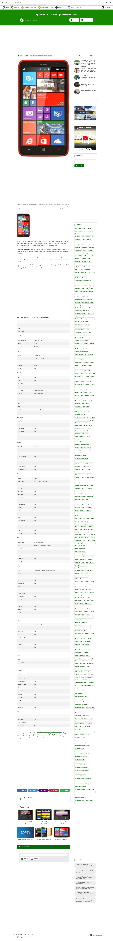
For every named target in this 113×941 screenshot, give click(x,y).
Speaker (77, 674)
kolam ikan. (90, 721)
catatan (90, 701)
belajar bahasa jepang (80, 548)
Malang (92, 633)
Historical (77, 288)
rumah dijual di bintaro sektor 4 (82, 751)
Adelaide (85, 461)
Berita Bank (77, 302)
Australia (90, 392)
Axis (87, 578)
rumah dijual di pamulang (80, 313)
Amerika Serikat (78, 502)
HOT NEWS (86, 611)
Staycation (87, 537)
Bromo (76, 589)
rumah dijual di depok (80, 417)
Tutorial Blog (86, 406)
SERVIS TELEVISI (78, 534)
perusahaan (87, 731)
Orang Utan (86, 529)
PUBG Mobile (87, 641)
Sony (76, 537)
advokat (80, 688)
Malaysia (87, 324)
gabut (82, 712)
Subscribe (80, 165)
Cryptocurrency (78, 316)
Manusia (77, 526)
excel (76, 559)
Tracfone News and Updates (81, 351)
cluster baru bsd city (79, 556)
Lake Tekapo (78, 474)
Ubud (80, 545)
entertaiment (86, 710)
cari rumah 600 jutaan (85, 482)
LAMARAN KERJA (79, 625)
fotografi (77, 321)
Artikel (76, 578)
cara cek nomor (78, 693)
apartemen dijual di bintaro (81, 690)
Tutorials (83, 239)
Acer (76, 420)
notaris (76, 450)
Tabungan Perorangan (89, 253)
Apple (85, 392)
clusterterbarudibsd (85, 444)
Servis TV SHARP (89, 668)
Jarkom (84, 471)
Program (93, 647)
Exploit (92, 600)
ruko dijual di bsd (79, 491)
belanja (88, 436)
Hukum (87, 614)
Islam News (77, 247)
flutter (85, 283)
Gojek (89, 513)
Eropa (92, 302)
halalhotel (77, 562)
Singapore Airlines (90, 477)
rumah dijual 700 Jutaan (80, 455)
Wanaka (89, 545)
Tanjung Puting (78, 543)
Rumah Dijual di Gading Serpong (82, 655)
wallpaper (86, 343)
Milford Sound (84, 526)
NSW (85, 638)
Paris (92, 529)
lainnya (90, 723)
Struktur (91, 674)
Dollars (89, 597)
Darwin (87, 395)
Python (89, 649)
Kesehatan (87, 398)
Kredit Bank (84, 622)
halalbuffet (90, 559)
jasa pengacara (85, 718)
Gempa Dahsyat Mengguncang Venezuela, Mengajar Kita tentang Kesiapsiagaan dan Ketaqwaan (84, 900)
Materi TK (77, 636)
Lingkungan (83, 272)
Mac (85, 630)
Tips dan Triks (78, 332)
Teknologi (88, 236)
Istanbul (86, 521)
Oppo (81, 529)
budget (76, 482)
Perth (76, 532)
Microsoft (84, 636)
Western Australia (89, 685)
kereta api (84, 721)
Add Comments (88, 20)
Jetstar (90, 425)
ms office (81, 411)
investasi (83, 447)
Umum (76, 283)
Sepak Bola (82, 663)
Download (77, 376)
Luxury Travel (78, 362)
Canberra (88, 510)
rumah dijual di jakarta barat (81, 458)
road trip (87, 411)
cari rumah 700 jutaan (80, 699)
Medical (87, 255)
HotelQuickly (78, 471)
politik (76, 734)
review (76, 291)
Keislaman (90, 354)
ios (87, 562)
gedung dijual (78, 715)
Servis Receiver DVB (79, 668)
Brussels (82, 589)
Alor (89, 573)
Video (76, 685)
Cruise (83, 466)
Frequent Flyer (86, 422)
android (77, 244)
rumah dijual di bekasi (80, 570)
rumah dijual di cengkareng (81, 756)
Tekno (85, 543)
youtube (89, 359)
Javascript (87, 264)
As (92, 285)
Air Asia (77, 370)
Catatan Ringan (83, 373)
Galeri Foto (77, 469)
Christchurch (78, 422)
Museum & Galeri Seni (84, 430)
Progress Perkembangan (80, 649)
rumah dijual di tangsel (80, 789)
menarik (83, 387)
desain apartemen (90, 707)
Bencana (84, 504)
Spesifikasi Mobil (79, 480)
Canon (76, 373)
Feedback (34, 858)
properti (77, 258)
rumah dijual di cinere (80, 493)
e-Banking (89, 299)
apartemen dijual (88, 305)
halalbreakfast (83, 559)
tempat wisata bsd (91, 570)
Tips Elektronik (86, 679)
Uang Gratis (91, 682)
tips (92, 236)
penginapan (84, 247)
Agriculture (91, 247)
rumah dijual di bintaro (80, 359)
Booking (87, 586)
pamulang (77, 729)
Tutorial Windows (79, 409)
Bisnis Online (88, 370)
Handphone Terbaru (38, 206)
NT (82, 376)
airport (85, 688)
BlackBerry (88, 507)
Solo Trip (81, 671)
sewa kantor (90, 496)
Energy (87, 329)
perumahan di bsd (79, 731)
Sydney (91, 288)
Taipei (88, 540)
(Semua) (77, 573)
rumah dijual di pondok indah (81, 783)
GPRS (76, 603)
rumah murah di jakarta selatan (82, 794)
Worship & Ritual (78, 384)
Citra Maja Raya (78, 595)
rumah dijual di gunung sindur (81, 767)
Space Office (87, 671)
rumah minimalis (90, 789)
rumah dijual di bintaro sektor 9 (82, 753)
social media (89, 800)
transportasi (91, 283)
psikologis (82, 734)
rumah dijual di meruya (80, 775)
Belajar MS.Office (79, 581)
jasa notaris (77, 718)
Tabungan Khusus (85, 403)
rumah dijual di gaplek (80, 764)
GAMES (77, 513)
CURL (76, 592)
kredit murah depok (79, 723)
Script (76, 663)
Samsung (77, 327)
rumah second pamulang (80, 797)
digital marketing (90, 556)
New (84, 474)
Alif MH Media (27, 798)
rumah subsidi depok (79, 800)
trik (76, 269)
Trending (89, 228)
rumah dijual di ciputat (80, 414)
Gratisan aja (78, 515)
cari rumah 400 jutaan (88, 441)
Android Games (78, 575)
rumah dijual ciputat (79, 748)
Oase (76, 529)
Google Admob (78, 608)
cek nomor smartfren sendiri (81, 704)
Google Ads (86, 608)
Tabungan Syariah (79, 305)
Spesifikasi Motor (88, 480)
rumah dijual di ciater (80, 759)
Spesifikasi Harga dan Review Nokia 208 (62, 822)
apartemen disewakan (80, 436)
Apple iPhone (92, 575)
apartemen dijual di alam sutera (82, 296)
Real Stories (77, 277)
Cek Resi (92, 592)
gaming (87, 712)
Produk (76, 346)
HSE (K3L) (77, 236)
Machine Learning (79, 633)
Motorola (91, 526)
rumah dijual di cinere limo (81, 762)
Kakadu (89, 471)
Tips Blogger (89, 677)
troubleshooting (78, 392)
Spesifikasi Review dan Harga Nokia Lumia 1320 (62, 840)
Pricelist (86, 532)
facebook (90, 409)
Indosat (85, 617)
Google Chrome (78, 611)
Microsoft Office (91, 636)
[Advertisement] (56, 38)
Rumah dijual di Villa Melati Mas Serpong (84, 658)
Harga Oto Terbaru (79, 398)
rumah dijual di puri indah (80, 786)
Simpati (84, 277)
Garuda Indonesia (86, 469)
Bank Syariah (91, 313)
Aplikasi (85, 575)
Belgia (82, 395)
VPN (84, 545)
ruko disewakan (87, 491)
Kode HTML (77, 622)
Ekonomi (77, 233)
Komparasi (77, 428)
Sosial (93, 272)
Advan (87, 499)
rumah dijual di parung (80, 781)
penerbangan (87, 269)
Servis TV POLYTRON (79, 477)
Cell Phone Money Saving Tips (86, 335)
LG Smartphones (79, 627)
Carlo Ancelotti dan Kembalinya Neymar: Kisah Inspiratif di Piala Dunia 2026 (85, 866)
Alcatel (85, 573)
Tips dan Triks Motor (79, 329)
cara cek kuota (89, 439)
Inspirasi (89, 239)
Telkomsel (87, 285)
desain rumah (86, 310)
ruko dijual (90, 488)
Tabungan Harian (79, 253)
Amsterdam (77, 504)
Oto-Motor (77, 294)
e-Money (77, 447)
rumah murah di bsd (90, 792)
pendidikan (84, 729)
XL (75, 688)
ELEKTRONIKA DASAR (80, 600)
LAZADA (86, 625)
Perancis (93, 376)
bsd (85, 409)
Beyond (89, 504)
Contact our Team (96, 935)
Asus (86, 420)
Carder (81, 592)
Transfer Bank (91, 318)
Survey (93, 537)
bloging (76, 439)
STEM (89, 258)
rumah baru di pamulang (80, 567)
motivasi (89, 447)
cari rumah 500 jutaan (80, 554)
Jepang (90, 619)
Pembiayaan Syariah (79, 647)
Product (84, 266)
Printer (91, 362)
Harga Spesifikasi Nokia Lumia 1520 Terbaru (44, 822)
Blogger (91, 463)
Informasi (91, 617)
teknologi (91, 389)
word (83, 499)
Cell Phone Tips (85, 302)
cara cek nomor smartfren (81, 696)
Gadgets (81, 603)
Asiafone (82, 578)
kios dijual (92, 562)
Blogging (91, 420)
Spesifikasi (77, 403)
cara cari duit (92, 690)
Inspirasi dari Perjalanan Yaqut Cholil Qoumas (84, 871)
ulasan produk (92, 803)
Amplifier (86, 502)
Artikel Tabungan (79, 354)
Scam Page (91, 660)
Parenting (77, 644)
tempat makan (83, 803)
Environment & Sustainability (86, 291)
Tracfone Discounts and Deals (81, 340)
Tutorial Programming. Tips (81, 682)
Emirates (92, 395)
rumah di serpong (90, 740)
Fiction (76, 337)
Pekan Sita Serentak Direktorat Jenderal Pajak (83, 883)
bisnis (89, 357)
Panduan (77, 318)
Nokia (76, 357)
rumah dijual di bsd (79, 264)
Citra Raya (77, 466)
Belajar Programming (89, 581)
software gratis (84, 321)
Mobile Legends (78, 638)
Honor (83, 614)
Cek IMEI (86, 592)
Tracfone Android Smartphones (82, 348)
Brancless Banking (79, 324)
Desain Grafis (92, 373)
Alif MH (20, 935)
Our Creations (87, 316)
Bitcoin (85, 584)
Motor (89, 274)
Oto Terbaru (83, 337)
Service (85, 534)
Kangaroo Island (78, 524)
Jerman (85, 425)
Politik (81, 532)
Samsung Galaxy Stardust (81, 660)
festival (90, 365)
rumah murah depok (79, 792)
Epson (88, 600)
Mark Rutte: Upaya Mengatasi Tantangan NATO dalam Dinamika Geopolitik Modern (84, 877)
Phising (87, 647)
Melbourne (85, 362)
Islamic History (78, 425)
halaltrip (91, 485)
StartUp (85, 674)
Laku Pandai (87, 627)
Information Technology (88, 250)
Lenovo (89, 428)
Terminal (82, 677)
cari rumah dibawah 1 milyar (81, 485)
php (93, 731)
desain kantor (78, 710)
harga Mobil (77, 488)
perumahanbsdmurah (85, 450)
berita (92, 255)
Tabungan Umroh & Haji (80, 540)
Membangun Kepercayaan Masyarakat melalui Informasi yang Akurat (85, 888)
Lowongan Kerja (78, 630)
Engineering (83, 233)
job (91, 718)
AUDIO (91, 367)
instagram (77, 387)
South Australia (85, 433)
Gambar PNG (88, 603)
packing (77, 565)
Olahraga (87, 376)
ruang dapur (78, 737)
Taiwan (93, 540)
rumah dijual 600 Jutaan (80, 452)
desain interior (78, 343)
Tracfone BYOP (91, 543)
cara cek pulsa (78, 441)
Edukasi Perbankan (79, 285)
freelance (77, 712)
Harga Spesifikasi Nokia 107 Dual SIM (25, 822)
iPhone (83, 562)
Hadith (92, 518)
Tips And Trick (84, 327)
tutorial (92, 244)
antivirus (91, 688)
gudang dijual (86, 715)
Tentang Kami (78, 406)
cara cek (82, 439)
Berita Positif (78, 228)
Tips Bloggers (78, 679)
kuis (86, 723)
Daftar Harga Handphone (80, 597)
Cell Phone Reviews (79, 307)
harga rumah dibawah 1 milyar (81, 367)
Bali (85, 354)
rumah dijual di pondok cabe (81, 389)
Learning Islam (78, 231)
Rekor (86, 652)
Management (91, 233)
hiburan (84, 488)
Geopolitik (84, 261)
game (90, 332)
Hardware (77, 614)
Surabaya (77, 365)
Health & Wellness (84, 244)
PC (82, 641)
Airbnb (82, 370)
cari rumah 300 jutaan (80, 551)
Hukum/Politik (78, 617)
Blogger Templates (79, 586)
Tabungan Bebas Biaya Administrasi (83, 280)
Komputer (84, 428)
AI (81, 573)
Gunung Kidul (78, 518)
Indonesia (77, 272)
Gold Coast (84, 606)
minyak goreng (78, 726)
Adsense (81, 420)
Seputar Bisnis (90, 663)
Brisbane (93, 586)
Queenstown (78, 652)
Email (88, 466)
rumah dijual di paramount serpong (83, 778)
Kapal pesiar (87, 524)
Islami (84, 228)
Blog (90, 584)
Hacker (92, 611)
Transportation (89, 381)
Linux (76, 430)
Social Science (83, 357)
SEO (91, 400)
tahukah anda (78, 461)
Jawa (76, 619)
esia (92, 710)
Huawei (77, 521)
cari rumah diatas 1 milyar (81, 701)
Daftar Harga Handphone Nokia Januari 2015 (25, 840)
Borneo (76, 510)
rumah (84, 737)
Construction (87, 595)
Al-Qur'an (92, 343)
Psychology (77, 261)
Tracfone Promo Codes (87, 294)
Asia (89, 272)
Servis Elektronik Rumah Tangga (82, 666)
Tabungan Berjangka (79, 381)
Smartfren (77, 433)
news (90, 261)
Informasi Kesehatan (88, 231)
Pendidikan (83, 318)
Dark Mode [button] (107, 7)
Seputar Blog (78, 378)
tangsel (77, 803)
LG (90, 625)
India (82, 521)
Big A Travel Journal (79, 507)
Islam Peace (90, 242)
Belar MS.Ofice (78, 584)
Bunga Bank (88, 589)
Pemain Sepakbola (85, 644)
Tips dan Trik (78, 250)
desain (92, 384)
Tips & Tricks (78, 310)
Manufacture (78, 400)
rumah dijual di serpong (80, 496)
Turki (76, 545)
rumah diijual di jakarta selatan (82, 745)
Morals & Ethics (84, 288)
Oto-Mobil (88, 474)
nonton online (87, 726)
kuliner (76, 335)
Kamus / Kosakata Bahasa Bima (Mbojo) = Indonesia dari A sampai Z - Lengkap (88, 77)
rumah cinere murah (79, 740)
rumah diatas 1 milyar (80, 742)
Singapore (90, 266)
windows (81, 269)
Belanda (77, 395)
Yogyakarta (86, 384)
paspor (82, 565)
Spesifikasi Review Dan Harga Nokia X (44, 840)
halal (76, 411)
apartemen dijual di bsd (80, 299)
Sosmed (81, 537)
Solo (76, 671)
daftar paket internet (79, 707)
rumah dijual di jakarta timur (81, 772)
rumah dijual (83, 258)
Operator (77, 641)
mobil (82, 236)
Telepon (77, 677)
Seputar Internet (89, 307)
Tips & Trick (83, 365)
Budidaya (82, 510)
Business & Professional (80, 242)
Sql (81, 674)
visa (87, 417)
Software (85, 378)
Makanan (87, 633)
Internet (84, 274)
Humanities (77, 274)
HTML (88, 518)
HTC (84, 518)
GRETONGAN (83, 513)
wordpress (92, 417)
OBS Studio (90, 638)
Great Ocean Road (87, 515)
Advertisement (78, 463)
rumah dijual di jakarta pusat (81, 770)
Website (85, 332)
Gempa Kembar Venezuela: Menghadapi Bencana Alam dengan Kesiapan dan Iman (87, 84)
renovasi (88, 734)
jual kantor (77, 721)
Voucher (81, 685)
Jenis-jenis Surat (83, 619)
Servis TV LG (92, 534)
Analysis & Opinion (79, 255)
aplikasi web (78, 266)
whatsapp (77, 499)
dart (81, 283)
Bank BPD (86, 463)
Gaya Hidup (77, 606)
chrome (77, 444)
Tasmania (82, 346)
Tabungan (77, 239)
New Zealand (86, 400)
